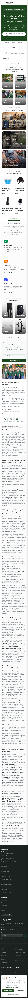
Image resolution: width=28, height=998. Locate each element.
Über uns (3, 868)
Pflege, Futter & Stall (6, 967)
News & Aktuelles (5, 871)
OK (25, 936)
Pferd (2, 947)
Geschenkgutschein (6, 892)
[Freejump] (22, 48)
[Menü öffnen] (2, 2)
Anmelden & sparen (15, 360)
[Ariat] (6, 48)
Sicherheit (17, 958)
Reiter (16, 947)
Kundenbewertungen (6, 884)
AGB (2, 902)
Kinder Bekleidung (19, 960)
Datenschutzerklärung (12, 938)
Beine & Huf (3, 955)
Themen (17, 967)
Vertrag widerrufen (7, 914)
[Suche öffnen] (22, 2)
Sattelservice (4, 889)
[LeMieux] (14, 53)
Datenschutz (4, 905)
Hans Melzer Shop (19, 970)
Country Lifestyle (18, 949)
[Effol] (14, 48)
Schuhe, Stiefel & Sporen (20, 952)
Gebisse (2, 949)
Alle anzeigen (13, 219)
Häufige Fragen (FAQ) (6, 879)
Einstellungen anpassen (14, 994)
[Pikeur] (22, 53)
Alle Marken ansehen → (14, 63)
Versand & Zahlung (5, 876)
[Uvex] (6, 58)
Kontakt (3, 882)
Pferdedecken (4, 952)
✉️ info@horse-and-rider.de (8, 929)
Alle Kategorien (13, 338)
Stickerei (3, 887)
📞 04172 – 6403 (5, 927)
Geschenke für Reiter (19, 955)
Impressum (4, 900)
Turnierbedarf (4, 962)
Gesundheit (3, 972)
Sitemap (3, 910)
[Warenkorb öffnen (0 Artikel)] (25, 2)
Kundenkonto (4, 874)
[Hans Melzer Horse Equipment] (6, 53)
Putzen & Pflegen (4, 970)
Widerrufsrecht (4, 908)
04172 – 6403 (7, 414)
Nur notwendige (20, 990)
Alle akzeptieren (8, 990)
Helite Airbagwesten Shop (20, 972)
